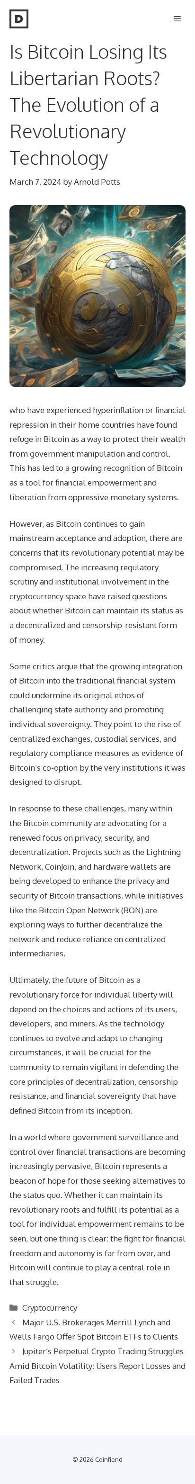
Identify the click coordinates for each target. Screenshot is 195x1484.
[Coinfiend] (18, 19)
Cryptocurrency (49, 1308)
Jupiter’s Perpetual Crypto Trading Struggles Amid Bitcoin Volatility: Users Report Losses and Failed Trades (97, 1365)
